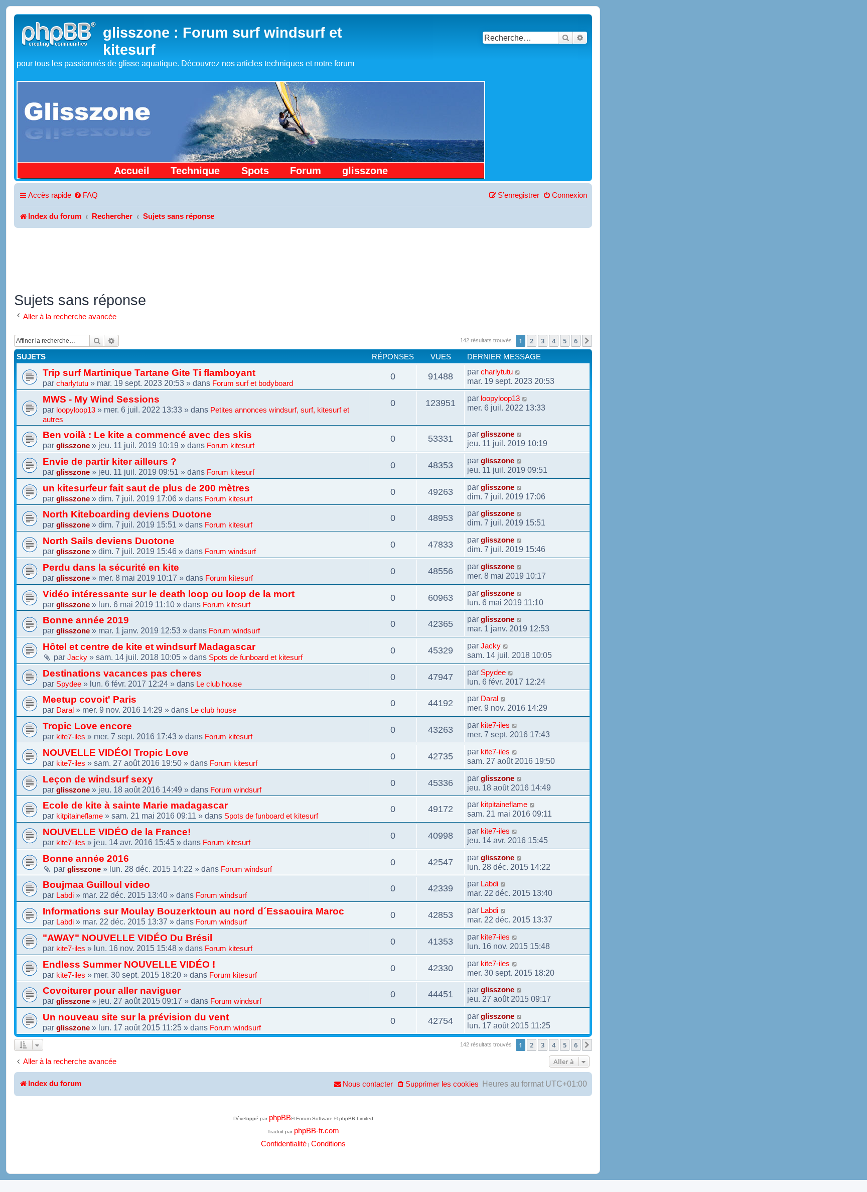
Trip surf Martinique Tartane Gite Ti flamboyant (149, 372)
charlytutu (72, 383)
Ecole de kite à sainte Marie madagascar (135, 805)
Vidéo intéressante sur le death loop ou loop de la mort (169, 593)
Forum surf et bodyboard (252, 383)
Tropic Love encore (87, 725)
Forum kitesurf (230, 446)
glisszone (365, 170)
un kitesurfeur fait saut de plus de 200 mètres (146, 487)
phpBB (280, 1118)
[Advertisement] (303, 255)
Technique (195, 170)
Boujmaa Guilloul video (96, 884)
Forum (305, 170)
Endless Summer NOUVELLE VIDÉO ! (129, 964)
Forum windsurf (230, 552)
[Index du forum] (60, 33)
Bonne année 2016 (86, 858)
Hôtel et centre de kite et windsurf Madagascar (149, 646)
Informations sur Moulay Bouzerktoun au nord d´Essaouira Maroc (193, 910)
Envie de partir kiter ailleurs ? (110, 461)
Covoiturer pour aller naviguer (112, 990)
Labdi (65, 895)
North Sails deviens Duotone (109, 540)
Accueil (132, 170)
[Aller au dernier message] (518, 372)
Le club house (219, 684)
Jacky (77, 657)
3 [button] (542, 340)
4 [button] (553, 340)
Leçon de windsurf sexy (98, 778)
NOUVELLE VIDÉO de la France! (117, 831)
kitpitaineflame (79, 816)
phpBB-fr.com (316, 1131)
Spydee (68, 684)
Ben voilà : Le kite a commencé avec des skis (147, 434)
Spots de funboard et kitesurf (256, 657)
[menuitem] (86, 196)
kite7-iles (70, 737)
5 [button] (564, 340)
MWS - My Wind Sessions (101, 399)
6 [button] (575, 340)
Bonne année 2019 (86, 619)
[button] (587, 341)
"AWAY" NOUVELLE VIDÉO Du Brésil (127, 937)
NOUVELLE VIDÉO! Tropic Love (116, 752)
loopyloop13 (75, 410)
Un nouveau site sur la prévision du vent (136, 1016)
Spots (255, 170)
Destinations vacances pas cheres (122, 673)
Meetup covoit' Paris (89, 699)
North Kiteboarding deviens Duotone (127, 513)
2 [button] (531, 340)
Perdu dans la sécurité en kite (111, 567)
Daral (65, 710)
